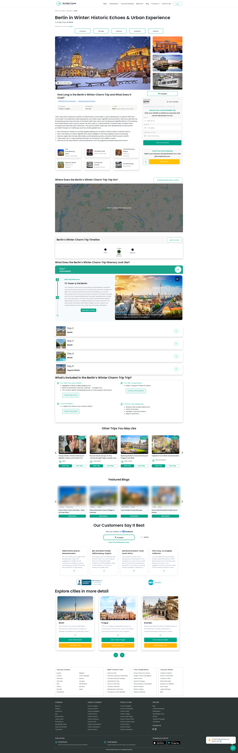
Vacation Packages (159, 719)
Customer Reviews (127, 4)
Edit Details (175, 240)
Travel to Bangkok (125, 706)
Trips (104, 4)
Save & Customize (162, 143)
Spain (81, 689)
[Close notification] (234, 738)
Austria (59, 673)
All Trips (62, 11)
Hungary (82, 681)
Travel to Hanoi (125, 724)
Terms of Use (59, 719)
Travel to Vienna (93, 709)
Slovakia (59, 689)
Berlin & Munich (139, 686)
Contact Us (155, 4)
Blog (147, 4)
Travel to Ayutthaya (126, 729)
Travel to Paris (92, 722)
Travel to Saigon (125, 714)
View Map (79, 466)
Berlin (71, 26)
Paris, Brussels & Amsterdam (143, 684)
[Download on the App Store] (159, 743)
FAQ (56, 714)
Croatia (59, 676)
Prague (96, 461)
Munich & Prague (139, 681)
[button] (233, 748)
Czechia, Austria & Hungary (116, 678)
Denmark (60, 678)
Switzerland (60, 692)
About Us (139, 4)
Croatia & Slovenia (113, 686)
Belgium (82, 673)
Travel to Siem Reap (126, 716)
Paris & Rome (138, 678)
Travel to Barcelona (94, 727)
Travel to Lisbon (92, 729)
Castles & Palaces (166, 673)
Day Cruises (164, 686)
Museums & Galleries (167, 684)
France (81, 678)
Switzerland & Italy (113, 681)
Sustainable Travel (60, 724)
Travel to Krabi (124, 711)
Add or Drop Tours (71, 395)
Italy (58, 684)
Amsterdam (162, 460)
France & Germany (113, 684)
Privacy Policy (59, 716)
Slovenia (82, 686)
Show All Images (65, 83)
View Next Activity (88, 310)
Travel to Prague (93, 706)
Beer (161, 692)
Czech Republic (84, 676)
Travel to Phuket (125, 727)
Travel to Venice (93, 716)
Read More (72, 516)
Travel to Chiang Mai (126, 709)
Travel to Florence (93, 719)
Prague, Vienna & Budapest (142, 676)
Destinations (114, 4)
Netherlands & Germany (115, 689)
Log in (177, 4)
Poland (59, 686)
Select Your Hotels (71, 411)
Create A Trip (166, 4)
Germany (69, 11)
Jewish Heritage (165, 689)
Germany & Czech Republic (116, 692)
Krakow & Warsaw (139, 692)
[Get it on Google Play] (174, 743)
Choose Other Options (136, 391)
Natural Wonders (165, 681)
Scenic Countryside (166, 676)
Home (57, 11)
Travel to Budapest (93, 711)
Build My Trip (164, 162)
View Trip (65, 466)
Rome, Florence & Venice (142, 673)
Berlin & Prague (139, 689)
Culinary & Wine (165, 678)
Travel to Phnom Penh (127, 719)
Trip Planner (58, 729)
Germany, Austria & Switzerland (117, 676)
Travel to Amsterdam (94, 724)
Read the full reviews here (119, 542)
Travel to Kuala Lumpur (127, 722)
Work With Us (59, 722)
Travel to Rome (92, 714)
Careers (57, 709)
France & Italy (111, 673)
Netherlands (83, 684)
